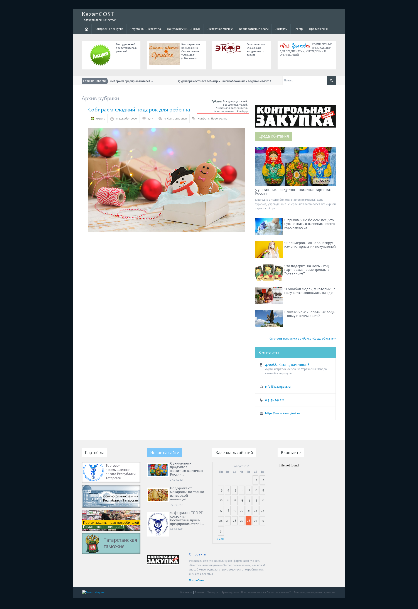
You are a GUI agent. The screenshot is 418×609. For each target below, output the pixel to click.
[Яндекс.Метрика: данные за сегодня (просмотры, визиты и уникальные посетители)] (93, 592)
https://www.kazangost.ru (282, 413)
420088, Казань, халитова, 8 (287, 365)
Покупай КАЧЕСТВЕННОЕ (184, 29)
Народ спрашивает (224, 111)
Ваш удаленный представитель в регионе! (126, 48)
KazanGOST (98, 14)
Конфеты (203, 118)
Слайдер (242, 111)
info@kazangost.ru (278, 387)
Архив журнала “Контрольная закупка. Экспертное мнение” (256, 592)
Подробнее (196, 580)
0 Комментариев (175, 118)
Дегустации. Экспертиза (145, 29)
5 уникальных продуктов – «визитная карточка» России (293, 192)
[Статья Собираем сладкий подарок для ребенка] (166, 180)
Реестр (298, 29)
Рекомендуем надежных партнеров (314, 592)
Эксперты (281, 29)
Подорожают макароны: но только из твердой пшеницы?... (187, 493)
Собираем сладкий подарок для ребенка (139, 109)
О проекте (186, 592)
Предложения (318, 29)
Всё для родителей (235, 104)
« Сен (220, 539)
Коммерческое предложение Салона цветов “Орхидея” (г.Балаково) (190, 51)
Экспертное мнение (220, 29)
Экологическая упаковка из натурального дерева (256, 50)
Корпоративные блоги (253, 29)
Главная (199, 592)
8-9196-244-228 (275, 400)
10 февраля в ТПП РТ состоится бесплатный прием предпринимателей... (187, 518)
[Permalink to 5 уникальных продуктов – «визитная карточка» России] (295, 167)
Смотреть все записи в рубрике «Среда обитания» (303, 338)
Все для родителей (235, 101)
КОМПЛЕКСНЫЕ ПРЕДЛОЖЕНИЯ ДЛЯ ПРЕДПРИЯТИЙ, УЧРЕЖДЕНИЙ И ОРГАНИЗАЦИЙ (306, 50)
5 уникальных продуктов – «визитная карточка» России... (186, 469)
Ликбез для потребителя (231, 108)
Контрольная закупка (109, 29)
